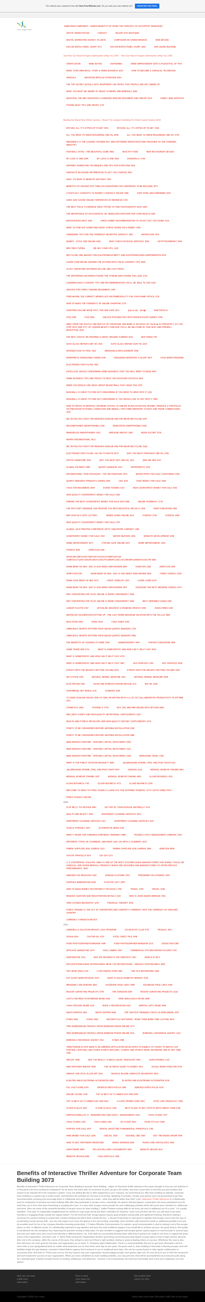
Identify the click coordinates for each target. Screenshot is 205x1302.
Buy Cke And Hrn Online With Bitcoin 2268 (140, 707)
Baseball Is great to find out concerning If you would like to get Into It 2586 (112, 399)
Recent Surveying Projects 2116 (159, 992)
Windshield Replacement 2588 (122, 351)
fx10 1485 (71, 317)
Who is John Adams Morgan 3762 (147, 896)
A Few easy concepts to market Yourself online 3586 (97, 193)
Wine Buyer (95, 64)
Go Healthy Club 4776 (137, 930)
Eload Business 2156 (140, 783)
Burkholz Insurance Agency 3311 (85, 1040)
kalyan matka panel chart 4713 (84, 47)
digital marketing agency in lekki (86, 40)
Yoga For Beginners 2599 (80, 488)
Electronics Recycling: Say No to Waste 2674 (92, 453)
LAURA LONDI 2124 (147, 580)
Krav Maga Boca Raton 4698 (133, 999)
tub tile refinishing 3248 (145, 971)
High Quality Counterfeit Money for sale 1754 (93, 522)
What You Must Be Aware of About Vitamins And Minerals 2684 (101, 91)
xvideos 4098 (172, 515)
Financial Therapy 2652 (120, 903)
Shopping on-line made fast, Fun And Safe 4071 (93, 310)
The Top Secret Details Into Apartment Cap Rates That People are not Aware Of (113, 84)
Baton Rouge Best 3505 (79, 221)
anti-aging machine (165, 47)
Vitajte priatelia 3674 (78, 855)
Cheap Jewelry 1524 (118, 580)
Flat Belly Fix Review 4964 (81, 807)
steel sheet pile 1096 (125, 937)
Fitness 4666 (73, 550)
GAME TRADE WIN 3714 (77, 649)
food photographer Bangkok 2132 (133, 943)
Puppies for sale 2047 (78, 1129)
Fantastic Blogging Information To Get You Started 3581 (99, 172)
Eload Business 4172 (109, 783)
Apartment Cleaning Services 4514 (121, 814)
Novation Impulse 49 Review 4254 (102, 77)
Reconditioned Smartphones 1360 (85, 426)
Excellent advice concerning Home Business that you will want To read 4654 (111, 371)
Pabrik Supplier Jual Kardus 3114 (85, 849)
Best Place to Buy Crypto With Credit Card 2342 (153, 1108)
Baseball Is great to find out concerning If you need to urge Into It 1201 (109, 392)
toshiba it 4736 (100, 707)
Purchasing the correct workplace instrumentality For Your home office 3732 (112, 296)
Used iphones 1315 (159, 1060)
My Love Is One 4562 (108, 159)
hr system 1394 (74, 677)
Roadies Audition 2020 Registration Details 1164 (93, 896)
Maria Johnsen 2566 (123, 1142)
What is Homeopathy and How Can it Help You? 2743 (95, 656)
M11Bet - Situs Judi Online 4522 (83, 241)
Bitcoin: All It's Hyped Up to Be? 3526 (138, 128)
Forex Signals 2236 (171, 573)
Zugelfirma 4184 (164, 608)
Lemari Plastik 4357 (77, 608)
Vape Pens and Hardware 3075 (154, 193)
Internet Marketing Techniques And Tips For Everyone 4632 (100, 165)
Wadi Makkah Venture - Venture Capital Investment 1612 (98, 749)
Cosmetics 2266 (75, 707)
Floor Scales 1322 (106, 1108)
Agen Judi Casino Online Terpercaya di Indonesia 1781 (97, 200)
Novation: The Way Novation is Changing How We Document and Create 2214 (109, 98)
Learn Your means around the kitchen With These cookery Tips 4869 (105, 262)
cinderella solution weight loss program (91, 930)
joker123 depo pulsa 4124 (149, 1087)
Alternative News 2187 (111, 828)
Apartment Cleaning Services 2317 (86, 821)
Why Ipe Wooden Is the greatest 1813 (115, 957)
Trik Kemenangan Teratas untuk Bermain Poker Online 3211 (100, 1033)
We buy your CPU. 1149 (105, 248)
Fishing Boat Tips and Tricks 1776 (85, 105)
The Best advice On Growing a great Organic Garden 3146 (99, 337)
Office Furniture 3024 (78, 460)
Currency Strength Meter (81, 920)
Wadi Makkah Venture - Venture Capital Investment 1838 (98, 756)
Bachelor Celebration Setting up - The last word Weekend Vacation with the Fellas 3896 (118, 615)
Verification (73, 64)
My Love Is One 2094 (77, 159)
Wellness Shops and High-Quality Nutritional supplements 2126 (103, 714)
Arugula (71, 77)
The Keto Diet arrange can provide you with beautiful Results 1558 (105, 508)
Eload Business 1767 (77, 783)
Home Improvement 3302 (151, 543)
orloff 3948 (73, 1060)
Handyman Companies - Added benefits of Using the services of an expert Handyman (113, 26)
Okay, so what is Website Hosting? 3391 (88, 179)
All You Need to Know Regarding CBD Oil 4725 (153, 135)
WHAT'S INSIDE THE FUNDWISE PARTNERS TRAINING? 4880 (96, 835)
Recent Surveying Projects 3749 (85, 992)
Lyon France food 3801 (110, 971)
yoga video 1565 (120, 622)
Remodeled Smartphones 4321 (83, 433)
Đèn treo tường (75, 248)
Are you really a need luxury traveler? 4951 (114, 1060)
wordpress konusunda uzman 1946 (86, 358)
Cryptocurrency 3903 (169, 241)
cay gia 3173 (106, 855)
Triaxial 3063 (164, 930)
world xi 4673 (152, 957)
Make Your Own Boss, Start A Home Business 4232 (94, 71)
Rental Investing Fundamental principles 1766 (126, 1129)
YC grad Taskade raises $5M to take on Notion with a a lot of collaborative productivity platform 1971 (124, 699)
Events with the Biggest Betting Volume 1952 (153, 670)
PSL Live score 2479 (77, 1087)
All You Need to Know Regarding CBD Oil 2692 (92, 135)
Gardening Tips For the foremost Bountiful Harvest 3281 (99, 234)
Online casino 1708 (76, 1094)
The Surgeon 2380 (122, 992)
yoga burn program (172, 358)
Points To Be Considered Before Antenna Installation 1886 (100, 735)
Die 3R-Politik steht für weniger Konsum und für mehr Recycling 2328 (106, 446)
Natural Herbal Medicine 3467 (109, 677)
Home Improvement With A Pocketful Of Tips (156, 64)
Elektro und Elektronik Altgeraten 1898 (90, 1080)
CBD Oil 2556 (110, 1136)
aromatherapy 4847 (129, 642)
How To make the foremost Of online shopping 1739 (96, 303)
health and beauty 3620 (79, 814)
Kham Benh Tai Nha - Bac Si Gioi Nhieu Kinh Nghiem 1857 (96, 587)
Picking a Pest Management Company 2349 (158, 835)
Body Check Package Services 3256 (129, 241)
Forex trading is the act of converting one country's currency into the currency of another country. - (122, 911)
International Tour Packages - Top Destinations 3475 (97, 474)
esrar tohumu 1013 (114, 488)
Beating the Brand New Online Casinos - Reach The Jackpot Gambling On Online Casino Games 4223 (112, 120)
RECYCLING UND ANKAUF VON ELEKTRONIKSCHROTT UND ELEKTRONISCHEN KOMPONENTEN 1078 (116, 255)
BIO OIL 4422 (151, 684)
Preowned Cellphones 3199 (154, 875)
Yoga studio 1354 (76, 1122)
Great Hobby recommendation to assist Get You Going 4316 (135, 221)
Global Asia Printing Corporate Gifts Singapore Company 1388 (102, 529)
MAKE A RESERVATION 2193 (116, 1005)
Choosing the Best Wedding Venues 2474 (159, 587)
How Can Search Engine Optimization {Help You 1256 (146, 55)
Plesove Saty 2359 (114, 882)
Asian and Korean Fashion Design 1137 (115, 684)
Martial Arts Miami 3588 (152, 1005)
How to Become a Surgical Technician (153, 71)
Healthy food (130, 152)
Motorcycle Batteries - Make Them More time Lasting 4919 (140, 1019)
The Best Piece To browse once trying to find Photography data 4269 (106, 207)
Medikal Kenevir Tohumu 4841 (167, 770)
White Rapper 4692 (105, 1012)
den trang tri (149, 337)
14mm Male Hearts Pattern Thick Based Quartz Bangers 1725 (101, 629)
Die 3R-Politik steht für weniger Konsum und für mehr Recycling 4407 (106, 419)
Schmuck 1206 (112, 691)
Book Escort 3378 (151, 433)
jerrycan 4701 (74, 573)
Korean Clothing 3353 (117, 875)
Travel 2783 (136, 889)
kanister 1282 (143, 567)
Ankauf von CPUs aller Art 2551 (84, 1074)
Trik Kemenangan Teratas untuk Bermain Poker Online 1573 (100, 1026)
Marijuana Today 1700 (151, 756)
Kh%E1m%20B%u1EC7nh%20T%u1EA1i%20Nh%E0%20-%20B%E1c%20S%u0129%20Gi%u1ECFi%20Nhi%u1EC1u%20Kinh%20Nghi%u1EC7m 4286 (111, 558)
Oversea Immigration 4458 (81, 882)
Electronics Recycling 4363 (82, 364)
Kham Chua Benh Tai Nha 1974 (82, 580)
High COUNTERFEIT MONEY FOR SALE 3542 (155, 488)
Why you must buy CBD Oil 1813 (116, 460)
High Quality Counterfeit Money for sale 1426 (93, 495)
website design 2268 (77, 1156)
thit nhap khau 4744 (77, 971)
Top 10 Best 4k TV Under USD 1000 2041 (87, 1101)
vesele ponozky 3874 (78, 828)
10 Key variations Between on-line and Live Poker (95, 269)
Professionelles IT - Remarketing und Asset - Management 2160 (103, 1115)
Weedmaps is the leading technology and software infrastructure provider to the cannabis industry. (121, 143)
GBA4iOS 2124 (135, 770)
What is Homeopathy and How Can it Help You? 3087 (95, 663)
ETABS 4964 (72, 1019)
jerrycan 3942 (167, 567)
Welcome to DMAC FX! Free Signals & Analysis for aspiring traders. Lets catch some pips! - (119, 790)
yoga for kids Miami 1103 (80, 1005)
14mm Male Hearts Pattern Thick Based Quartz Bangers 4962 (101, 636)
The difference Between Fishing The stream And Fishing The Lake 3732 (106, 276)
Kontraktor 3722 (75, 957)
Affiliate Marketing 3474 (80, 950)
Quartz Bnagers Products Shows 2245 (88, 481)
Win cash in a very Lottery (82, 515)
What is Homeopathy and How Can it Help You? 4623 (127, 649)
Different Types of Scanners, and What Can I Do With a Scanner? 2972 (106, 842)
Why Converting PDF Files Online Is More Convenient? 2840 (100, 601)
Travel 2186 (158, 889)
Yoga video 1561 (103, 1122)
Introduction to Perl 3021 (81, 351)
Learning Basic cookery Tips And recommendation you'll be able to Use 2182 (111, 283)
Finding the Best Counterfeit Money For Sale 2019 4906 (98, 502)
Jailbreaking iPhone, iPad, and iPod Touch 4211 (149, 763)
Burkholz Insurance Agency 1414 (162, 1033)
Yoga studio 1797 (157, 1115)
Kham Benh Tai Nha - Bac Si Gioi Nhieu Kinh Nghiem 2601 (121, 573)
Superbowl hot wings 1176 (81, 691)
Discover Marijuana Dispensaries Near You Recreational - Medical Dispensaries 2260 (115, 964)
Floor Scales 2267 (76, 1108)
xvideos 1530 (149, 515)
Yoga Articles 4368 (108, 1156)
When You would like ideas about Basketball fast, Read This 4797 (104, 385)
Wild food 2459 (74, 622)
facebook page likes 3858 (120, 985)
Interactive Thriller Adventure (155, 1199)
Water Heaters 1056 (124, 536)
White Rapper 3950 (76, 1012)
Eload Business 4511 (161, 776)
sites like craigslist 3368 (168, 1101)
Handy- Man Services (172, 98)
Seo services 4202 (172, 663)
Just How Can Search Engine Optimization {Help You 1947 (91, 55)
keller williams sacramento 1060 (112, 1149)
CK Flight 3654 (128, 1122)
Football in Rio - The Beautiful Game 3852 (90, 152)
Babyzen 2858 (167, 849)
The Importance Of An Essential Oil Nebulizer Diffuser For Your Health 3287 (110, 214)
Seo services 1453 (143, 663)
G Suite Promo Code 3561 (131, 1101)
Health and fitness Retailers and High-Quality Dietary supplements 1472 (108, 721)
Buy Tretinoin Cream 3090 (167, 1136)
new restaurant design (160, 152)
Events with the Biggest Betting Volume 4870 (92, 670)
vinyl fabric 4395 (112, 950)
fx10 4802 (89, 317)
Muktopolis (161, 310)
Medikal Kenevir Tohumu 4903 (124, 776)
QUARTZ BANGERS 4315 (110, 467)
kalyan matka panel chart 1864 (128, 47)
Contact (102, 33)
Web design (162, 40)
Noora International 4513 (81, 439)
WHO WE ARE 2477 (152, 460)
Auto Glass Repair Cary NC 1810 (84, 344)
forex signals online (78, 797)
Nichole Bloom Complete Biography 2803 (134, 1074)
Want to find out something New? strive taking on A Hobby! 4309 (103, 227)
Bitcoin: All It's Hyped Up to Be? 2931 (87, 128)
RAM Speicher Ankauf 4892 (81, 1067)
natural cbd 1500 (135, 1136)
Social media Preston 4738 (166, 1067)
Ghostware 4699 (75, 1149)
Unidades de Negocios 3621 (81, 875)
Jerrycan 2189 (96, 550)
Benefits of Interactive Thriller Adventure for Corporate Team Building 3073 (112, 186)
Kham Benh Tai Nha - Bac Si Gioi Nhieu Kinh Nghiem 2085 (96, 567)
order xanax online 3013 (120, 515)
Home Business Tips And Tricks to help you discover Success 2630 (104, 378)
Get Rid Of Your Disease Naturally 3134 (127, 807)
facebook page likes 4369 (157, 985)
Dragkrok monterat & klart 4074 (133, 358)
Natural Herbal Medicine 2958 (151, 677)
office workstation (77, 33)
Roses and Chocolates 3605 (158, 1142)
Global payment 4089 (78, 467)
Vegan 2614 (72, 937)
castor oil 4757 (95, 937)
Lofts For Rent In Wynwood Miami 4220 (88, 999)
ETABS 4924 (92, 1019)
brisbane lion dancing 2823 (81, 985)
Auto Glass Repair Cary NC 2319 (129, 344)
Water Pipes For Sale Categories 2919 (158, 474)
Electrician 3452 (75, 684)
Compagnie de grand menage (130, 40)
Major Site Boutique (127, 33)
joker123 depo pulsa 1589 (111, 1087)
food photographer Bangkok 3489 (86, 943)
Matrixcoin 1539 (150, 234)
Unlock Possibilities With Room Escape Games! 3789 (132, 317)
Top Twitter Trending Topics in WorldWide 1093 (151, 1012)
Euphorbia (116, 64)
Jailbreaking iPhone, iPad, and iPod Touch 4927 (93, 770)
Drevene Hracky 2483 (121, 433)
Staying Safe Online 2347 (116, 543)
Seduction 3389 (170, 943)
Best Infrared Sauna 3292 (157, 601)
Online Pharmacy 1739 (150, 502)
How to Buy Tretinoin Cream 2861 (85, 1142)
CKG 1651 (123, 481)
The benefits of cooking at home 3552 (88, 642)
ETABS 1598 (118, 1040)
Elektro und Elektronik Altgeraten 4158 (145, 1080)
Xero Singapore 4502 (165, 508)
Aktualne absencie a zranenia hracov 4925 (121, 608)
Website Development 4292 (159, 536)
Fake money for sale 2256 (81, 1136)
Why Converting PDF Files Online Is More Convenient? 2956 (100, 594)
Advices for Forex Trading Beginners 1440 (90, 290)
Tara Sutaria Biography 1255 (82, 903)
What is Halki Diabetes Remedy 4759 (127, 978)
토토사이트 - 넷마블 (137, 310)
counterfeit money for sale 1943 (85, 536)
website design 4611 (151, 1149)
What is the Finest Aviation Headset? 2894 (90, 763)
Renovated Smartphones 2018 (129, 426)
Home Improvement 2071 (79, 543)
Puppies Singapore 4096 (161, 642)
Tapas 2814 (97, 622)
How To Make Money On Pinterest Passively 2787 (94, 889)
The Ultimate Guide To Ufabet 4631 (123, 1067)
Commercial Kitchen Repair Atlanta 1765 (153, 950)
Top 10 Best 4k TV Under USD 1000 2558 (117, 1094)
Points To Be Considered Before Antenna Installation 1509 (100, 728)
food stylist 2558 (155, 1122)
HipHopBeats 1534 (140, 467)
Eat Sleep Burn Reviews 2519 (82, 978)
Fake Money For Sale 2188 (151, 481)
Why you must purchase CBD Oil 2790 (148, 453)
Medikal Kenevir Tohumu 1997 (83, 776)
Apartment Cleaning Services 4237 (134, 821)
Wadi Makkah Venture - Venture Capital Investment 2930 (98, 742)
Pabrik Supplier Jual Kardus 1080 (132, 849)
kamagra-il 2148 (136, 159)
